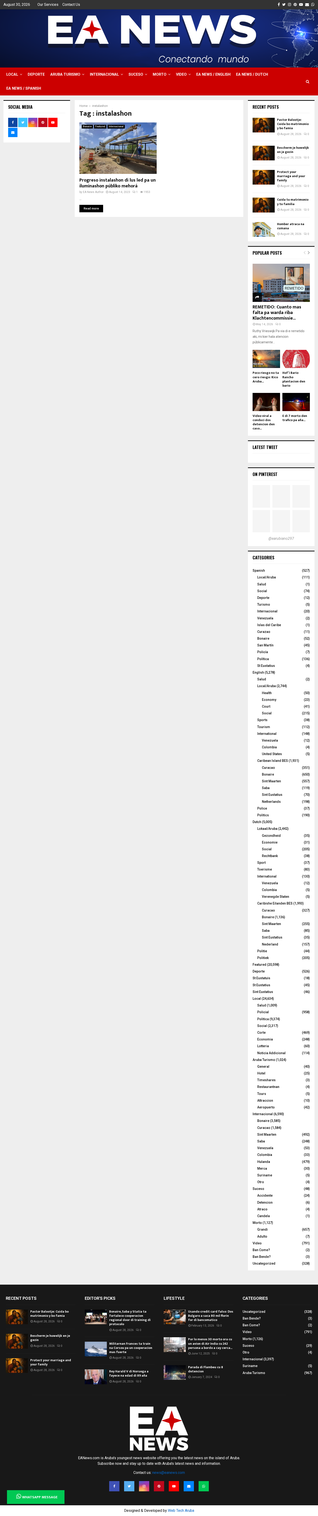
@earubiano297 (281, 538)
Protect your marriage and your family (291, 176)
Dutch (257, 822)
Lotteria (263, 1046)
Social (262, 591)
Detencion (265, 1202)
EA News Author (93, 192)
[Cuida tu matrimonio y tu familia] (264, 205)
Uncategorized (264, 1263)
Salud (261, 584)
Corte (261, 1032)
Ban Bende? (262, 1257)
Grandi (262, 1229)
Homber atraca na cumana (290, 226)
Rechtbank (270, 856)
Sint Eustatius (272, 795)
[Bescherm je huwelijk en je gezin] (264, 153)
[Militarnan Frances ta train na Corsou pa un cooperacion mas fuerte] (96, 1349)
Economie (269, 842)
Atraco (262, 1209)
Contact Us (71, 4)
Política (263, 659)
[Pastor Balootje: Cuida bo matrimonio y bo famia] (264, 125)
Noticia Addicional (271, 1053)
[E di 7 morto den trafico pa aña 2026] (296, 402)
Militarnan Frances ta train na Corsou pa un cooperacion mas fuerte (130, 1348)
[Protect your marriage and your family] (264, 177)
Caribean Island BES (272, 761)
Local (12, 74)
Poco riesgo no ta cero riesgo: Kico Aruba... (266, 377)
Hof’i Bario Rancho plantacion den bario (293, 379)
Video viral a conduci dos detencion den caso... (264, 422)
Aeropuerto (266, 1107)
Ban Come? (261, 1250)
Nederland (270, 944)
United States (272, 754)
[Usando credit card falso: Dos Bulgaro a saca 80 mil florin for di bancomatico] (175, 1317)
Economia (265, 1039)
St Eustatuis (261, 978)
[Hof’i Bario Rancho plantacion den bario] (296, 359)
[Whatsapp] (204, 1486)
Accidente (265, 1195)
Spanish (259, 570)
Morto (159, 74)
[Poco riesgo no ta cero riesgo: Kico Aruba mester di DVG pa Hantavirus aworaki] (266, 359)
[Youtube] (174, 1486)
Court (266, 706)
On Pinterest (265, 474)
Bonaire (87, 126)
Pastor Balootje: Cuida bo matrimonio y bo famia (293, 124)
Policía (262, 652)
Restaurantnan (268, 1087)
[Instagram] (144, 1486)
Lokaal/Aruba (267, 829)
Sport (261, 862)
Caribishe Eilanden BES (275, 903)
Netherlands (271, 802)
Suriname (264, 1175)
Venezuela (265, 618)
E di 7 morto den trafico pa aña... (294, 418)
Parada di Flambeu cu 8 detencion (205, 1369)
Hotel (261, 1073)
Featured (100, 126)
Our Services (47, 4)
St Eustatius (266, 666)
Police (262, 808)
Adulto (262, 1236)
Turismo (263, 604)
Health (267, 693)
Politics (263, 815)
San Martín (265, 645)
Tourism (263, 727)
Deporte (36, 74)
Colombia (269, 747)
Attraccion (265, 1100)
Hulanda (263, 1162)
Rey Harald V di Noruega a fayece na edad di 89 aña (129, 1373)
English (258, 672)
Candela (263, 1216)
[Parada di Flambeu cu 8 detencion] (175, 1372)
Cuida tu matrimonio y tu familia (292, 201)
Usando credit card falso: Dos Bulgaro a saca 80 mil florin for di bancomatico (210, 1316)
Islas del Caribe (269, 625)
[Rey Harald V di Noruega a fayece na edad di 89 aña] (96, 1376)
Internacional (104, 74)
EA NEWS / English (213, 74)
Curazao (263, 632)
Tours (261, 1094)
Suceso (136, 74)
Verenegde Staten (275, 896)
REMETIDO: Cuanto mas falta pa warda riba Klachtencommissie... (277, 312)
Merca (262, 1168)
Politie (262, 951)
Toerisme (264, 869)
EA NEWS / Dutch (252, 74)
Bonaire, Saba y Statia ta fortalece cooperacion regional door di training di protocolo (130, 1318)
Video (181, 74)
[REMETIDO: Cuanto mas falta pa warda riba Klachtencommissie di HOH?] (281, 283)
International (267, 734)
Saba (266, 788)
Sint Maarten (271, 781)
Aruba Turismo (65, 74)
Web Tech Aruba (181, 1510)
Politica (263, 1019)
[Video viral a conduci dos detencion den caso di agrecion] (266, 402)
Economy (269, 700)
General (263, 1066)
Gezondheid (271, 835)
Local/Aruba (266, 577)
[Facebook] (114, 1486)
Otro (260, 1182)
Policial (263, 1012)
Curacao (268, 768)
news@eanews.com (168, 1472)
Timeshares (266, 1080)
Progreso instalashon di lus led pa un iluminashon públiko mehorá (117, 183)
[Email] (189, 1486)
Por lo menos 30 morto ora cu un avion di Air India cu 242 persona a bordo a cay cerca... (210, 1343)
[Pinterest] (159, 1486)
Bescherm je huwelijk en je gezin (293, 150)
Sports (262, 720)
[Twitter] (129, 1486)
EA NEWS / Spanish (23, 88)
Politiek (263, 958)
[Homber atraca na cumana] (264, 229)
